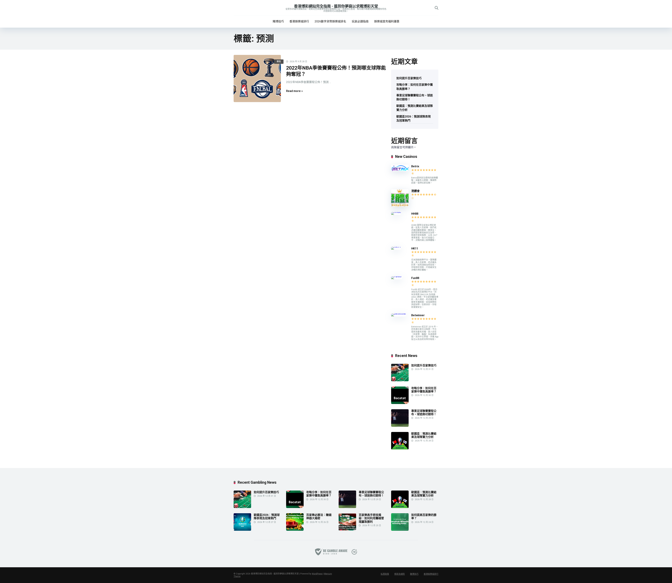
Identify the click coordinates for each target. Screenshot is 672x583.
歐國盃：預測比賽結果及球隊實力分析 (414, 108)
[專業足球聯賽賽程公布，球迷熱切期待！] (400, 425)
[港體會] (400, 206)
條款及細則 (399, 574)
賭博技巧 (278, 21)
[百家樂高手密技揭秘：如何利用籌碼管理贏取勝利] (347, 529)
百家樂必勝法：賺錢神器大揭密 (318, 516)
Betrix (415, 166)
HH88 (414, 213)
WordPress (317, 574)
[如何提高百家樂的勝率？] (400, 529)
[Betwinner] (398, 313)
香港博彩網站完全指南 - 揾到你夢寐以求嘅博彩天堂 (336, 6)
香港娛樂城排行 (299, 21)
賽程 (279, 61)
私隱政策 (385, 574)
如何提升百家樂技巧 (409, 78)
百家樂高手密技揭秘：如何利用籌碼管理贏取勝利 (371, 518)
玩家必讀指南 (360, 21)
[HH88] (396, 212)
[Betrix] (400, 170)
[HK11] (396, 246)
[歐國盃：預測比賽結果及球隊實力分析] (400, 448)
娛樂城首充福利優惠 (386, 21)
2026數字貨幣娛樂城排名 (330, 21)
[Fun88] (396, 276)
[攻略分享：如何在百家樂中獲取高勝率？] (400, 403)
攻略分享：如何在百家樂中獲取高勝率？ (414, 86)
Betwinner (418, 315)
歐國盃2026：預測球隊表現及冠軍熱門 (413, 118)
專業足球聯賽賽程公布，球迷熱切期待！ (414, 97)
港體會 (415, 191)
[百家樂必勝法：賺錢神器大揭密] (295, 529)
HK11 (414, 248)
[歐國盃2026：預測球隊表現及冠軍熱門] (242, 529)
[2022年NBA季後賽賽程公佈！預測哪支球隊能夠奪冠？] (257, 78)
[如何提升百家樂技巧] (400, 380)
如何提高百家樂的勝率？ (423, 516)
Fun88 (415, 278)
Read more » (294, 91)
